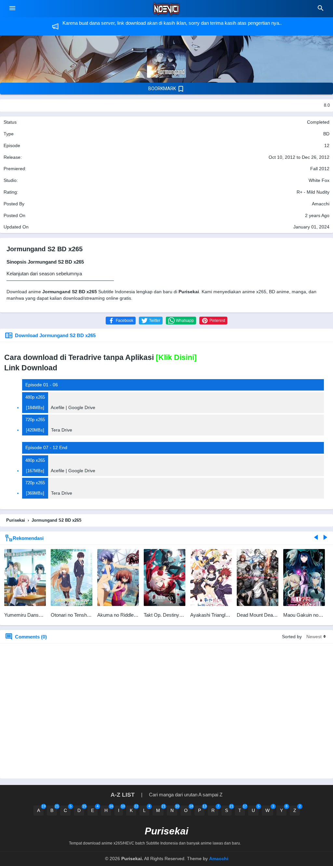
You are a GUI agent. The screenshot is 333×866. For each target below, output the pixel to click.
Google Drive (81, 407)
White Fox (319, 180)
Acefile (57, 407)
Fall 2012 (319, 168)
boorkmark (162, 88)
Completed (318, 122)
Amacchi (218, 858)
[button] (120, 320)
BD (326, 133)
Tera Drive (61, 430)
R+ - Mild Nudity (313, 192)
